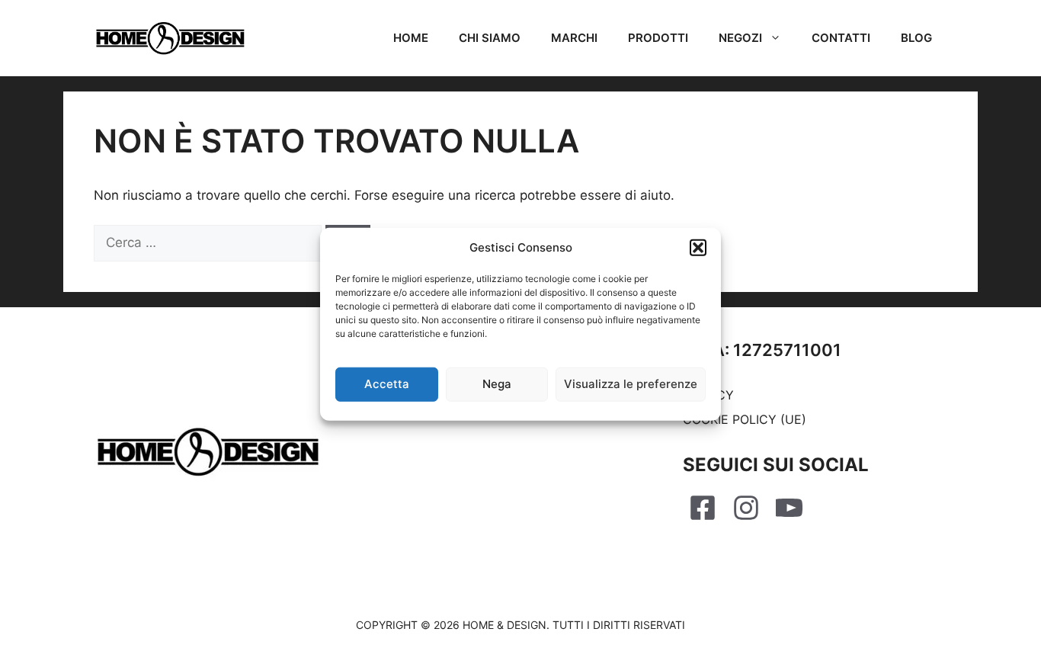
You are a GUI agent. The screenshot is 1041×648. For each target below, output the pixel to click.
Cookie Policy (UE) (744, 419)
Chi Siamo (489, 37)
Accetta (386, 384)
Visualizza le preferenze (630, 384)
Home (410, 37)
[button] (698, 247)
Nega (496, 384)
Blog (916, 37)
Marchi (574, 37)
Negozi (740, 37)
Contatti (841, 37)
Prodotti (658, 37)
